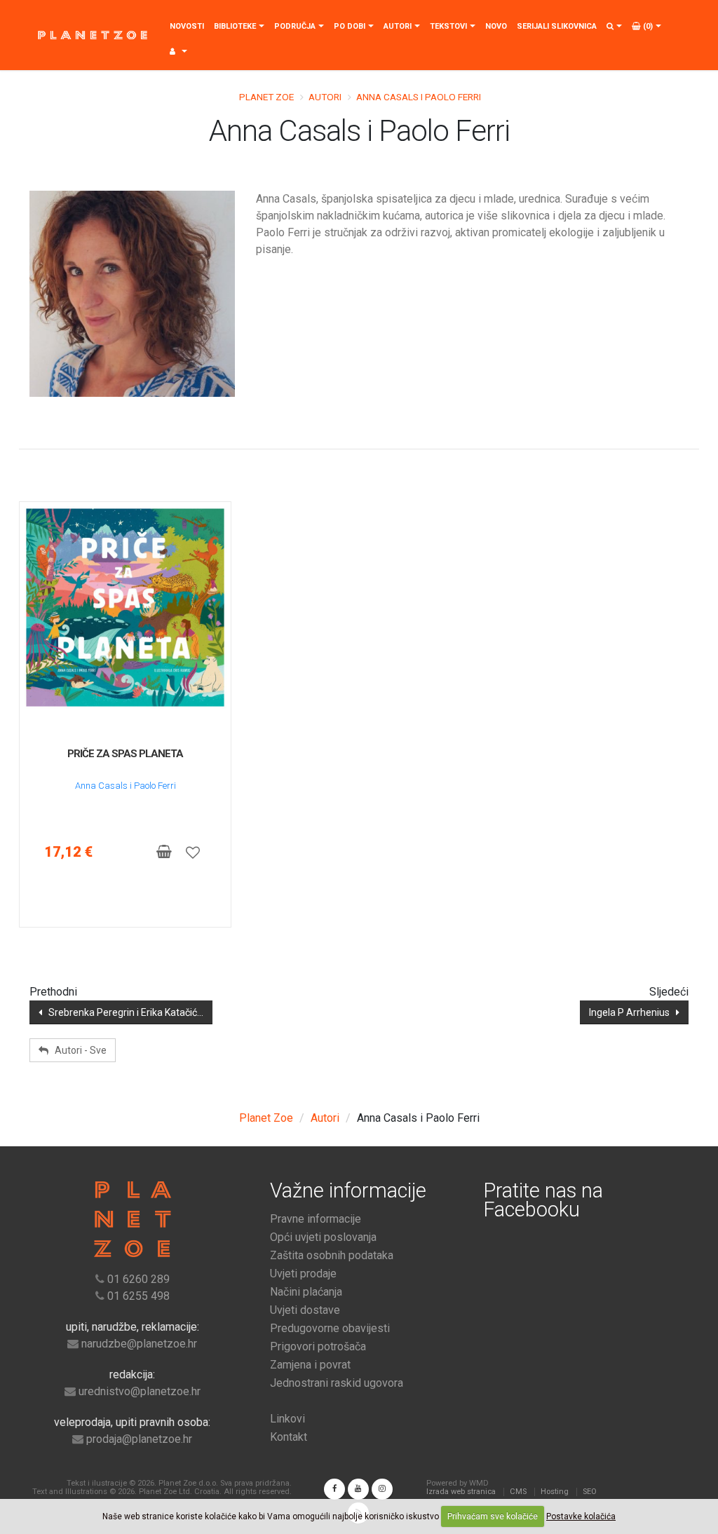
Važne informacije (348, 1190)
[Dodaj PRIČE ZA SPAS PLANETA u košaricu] (163, 852)
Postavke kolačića (581, 1516)
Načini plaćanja (306, 1291)
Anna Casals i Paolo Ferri (125, 785)
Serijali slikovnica (557, 26)
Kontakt (288, 1437)
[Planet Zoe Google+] (358, 1489)
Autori (398, 26)
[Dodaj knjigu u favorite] (192, 852)
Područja (295, 26)
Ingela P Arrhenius (632, 1012)
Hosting (555, 1491)
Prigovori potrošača (318, 1346)
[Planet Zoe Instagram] (382, 1489)
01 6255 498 (138, 1296)
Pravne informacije (315, 1219)
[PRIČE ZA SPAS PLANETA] (125, 607)
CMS (518, 1491)
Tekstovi (448, 26)
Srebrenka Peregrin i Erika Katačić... (122, 1012)
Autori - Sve (77, 1050)
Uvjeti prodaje (303, 1273)
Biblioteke (235, 26)
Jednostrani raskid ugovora (336, 1383)
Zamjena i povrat (310, 1364)
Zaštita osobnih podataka (331, 1255)
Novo (496, 26)
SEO (590, 1491)
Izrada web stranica (461, 1491)
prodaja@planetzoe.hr (139, 1439)
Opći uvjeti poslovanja (323, 1237)
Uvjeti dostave (305, 1310)
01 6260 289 (138, 1279)
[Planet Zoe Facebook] (334, 1489)
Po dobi (349, 26)
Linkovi (287, 1418)
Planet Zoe (266, 96)
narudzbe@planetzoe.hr (139, 1343)
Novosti (187, 26)
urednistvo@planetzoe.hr (140, 1391)
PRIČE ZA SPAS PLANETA (125, 753)
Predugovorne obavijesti (330, 1328)
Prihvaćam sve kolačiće (492, 1516)
